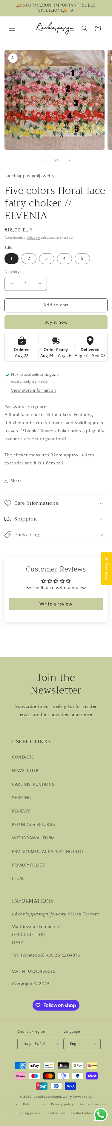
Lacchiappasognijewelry (53, 1097)
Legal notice (55, 1113)
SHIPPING (21, 798)
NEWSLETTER (25, 770)
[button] (12, 28)
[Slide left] (43, 160)
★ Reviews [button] (106, 568)
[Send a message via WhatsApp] (101, 1115)
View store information (33, 390)
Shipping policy (28, 1113)
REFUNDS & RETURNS (33, 824)
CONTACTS (23, 757)
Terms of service (92, 1104)
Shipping (33, 238)
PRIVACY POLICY (28, 865)
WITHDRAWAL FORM (33, 838)
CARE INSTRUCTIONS (33, 784)
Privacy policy (62, 1104)
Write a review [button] (55, 604)
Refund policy (34, 1104)
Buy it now (56, 322)
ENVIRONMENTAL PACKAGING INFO (47, 851)
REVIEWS (21, 811)
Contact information (86, 1113)
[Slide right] (69, 160)
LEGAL (18, 878)
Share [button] (16, 481)
